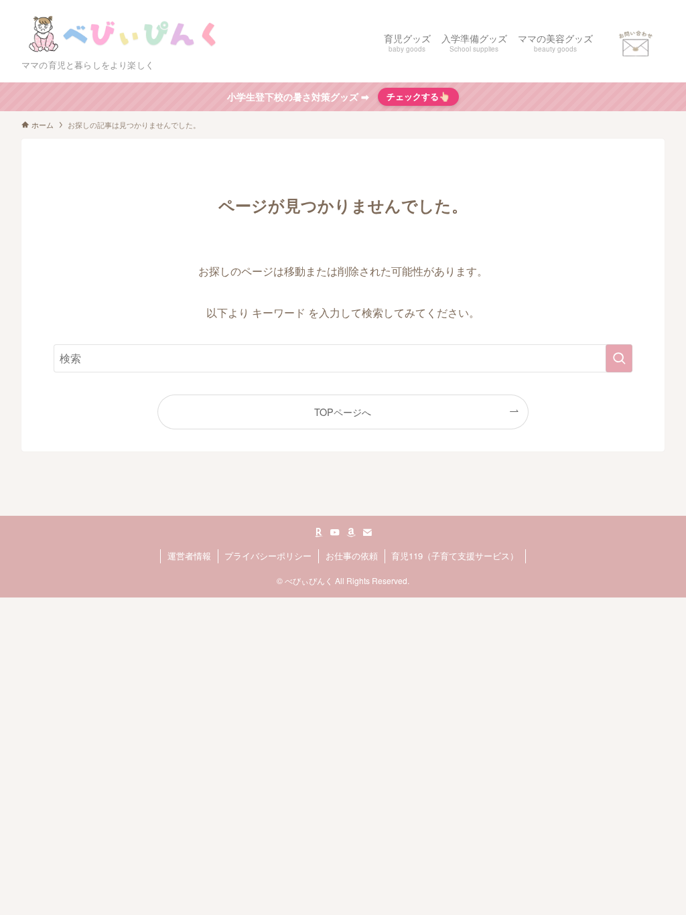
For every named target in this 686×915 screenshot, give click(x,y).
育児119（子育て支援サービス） (455, 555)
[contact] (367, 532)
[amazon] (351, 532)
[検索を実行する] (619, 358)
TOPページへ (342, 412)
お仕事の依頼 (352, 555)
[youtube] (335, 532)
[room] (319, 532)
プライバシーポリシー (268, 555)
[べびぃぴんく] (125, 34)
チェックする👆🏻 (418, 96)
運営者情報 (189, 555)
